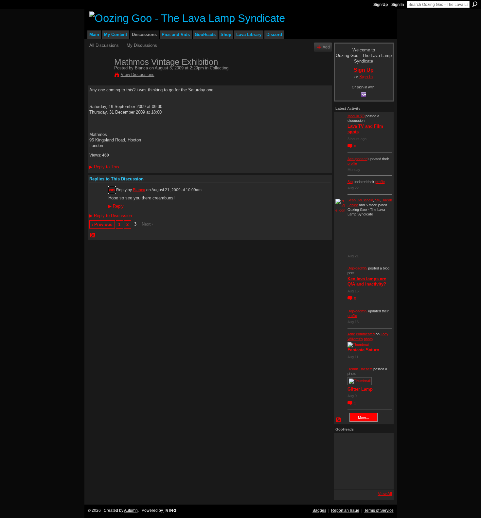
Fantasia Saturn (363, 349)
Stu (350, 182)
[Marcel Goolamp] (379, 479)
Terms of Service (379, 510)
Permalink (112, 190)
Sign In (397, 4)
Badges (319, 510)
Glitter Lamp (360, 389)
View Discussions (137, 74)
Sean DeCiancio (360, 200)
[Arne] (362, 479)
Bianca (141, 67)
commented (365, 334)
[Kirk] (362, 461)
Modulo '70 (356, 116)
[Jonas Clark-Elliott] (344, 461)
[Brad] (379, 461)
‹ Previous (102, 224)
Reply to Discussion (110, 215)
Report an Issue (345, 510)
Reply (116, 206)
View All (385, 493)
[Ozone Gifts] (379, 444)
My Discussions (142, 45)
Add (326, 47)
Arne (351, 334)
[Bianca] (99, 76)
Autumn (131, 510)
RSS (93, 235)
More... (363, 417)
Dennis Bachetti (359, 369)
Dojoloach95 (357, 268)
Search (474, 4)
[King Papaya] (344, 444)
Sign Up (380, 4)
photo (368, 339)
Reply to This (104, 166)
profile (352, 163)
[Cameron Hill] (362, 444)
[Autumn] (344, 479)
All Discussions (104, 45)
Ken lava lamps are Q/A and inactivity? (366, 281)
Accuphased (357, 159)
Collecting (219, 67)
